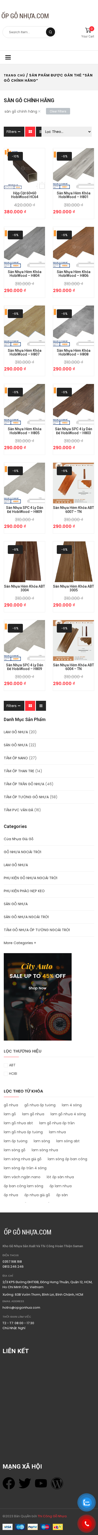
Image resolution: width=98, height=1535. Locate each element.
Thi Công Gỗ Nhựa (52, 1516)
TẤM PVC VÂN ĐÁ (18, 809)
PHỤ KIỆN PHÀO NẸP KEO (24, 890)
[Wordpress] (57, 1483)
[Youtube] (41, 1483)
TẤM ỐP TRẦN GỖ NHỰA (24, 783)
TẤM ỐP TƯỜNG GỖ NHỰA (26, 796)
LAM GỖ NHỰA (16, 732)
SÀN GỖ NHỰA (16, 745)
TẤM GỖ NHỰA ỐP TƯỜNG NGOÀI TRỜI (37, 929)
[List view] (41, 132)
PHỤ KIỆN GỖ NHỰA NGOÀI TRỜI (30, 877)
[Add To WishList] (32, 211)
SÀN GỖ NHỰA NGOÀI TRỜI (26, 916)
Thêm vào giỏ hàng (17, 211)
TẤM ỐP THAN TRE (19, 770)
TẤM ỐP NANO (16, 758)
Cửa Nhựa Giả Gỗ (18, 838)
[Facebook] (9, 1483)
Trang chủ (14, 75)
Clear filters (58, 111)
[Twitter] (25, 1483)
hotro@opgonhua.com (21, 1307)
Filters (12, 131)
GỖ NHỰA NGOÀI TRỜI (22, 851)
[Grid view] (30, 132)
